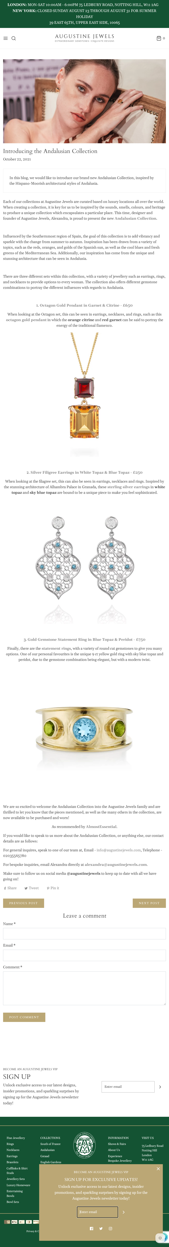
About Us (114, 1150)
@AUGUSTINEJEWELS (110, 14)
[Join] (160, 1087)
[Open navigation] (5, 38)
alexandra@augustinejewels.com (116, 864)
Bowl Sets (13, 1202)
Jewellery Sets (16, 1179)
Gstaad (44, 1156)
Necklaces (13, 1150)
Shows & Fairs (117, 1144)
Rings (10, 1144)
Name (9, 924)
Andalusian (47, 1150)
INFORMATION (118, 1138)
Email (9, 945)
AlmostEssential (101, 826)
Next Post (149, 903)
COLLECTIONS (50, 1138)
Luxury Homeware (18, 1185)
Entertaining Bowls (15, 1193)
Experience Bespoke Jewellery (120, 1158)
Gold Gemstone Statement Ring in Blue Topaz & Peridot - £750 (87, 639)
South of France (50, 1144)
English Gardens (50, 1162)
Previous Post (23, 903)
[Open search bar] (15, 38)
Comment (12, 967)
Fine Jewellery (16, 1138)
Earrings (12, 1156)
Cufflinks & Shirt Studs (17, 1171)
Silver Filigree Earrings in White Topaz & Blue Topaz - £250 (87, 472)
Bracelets (12, 1162)
